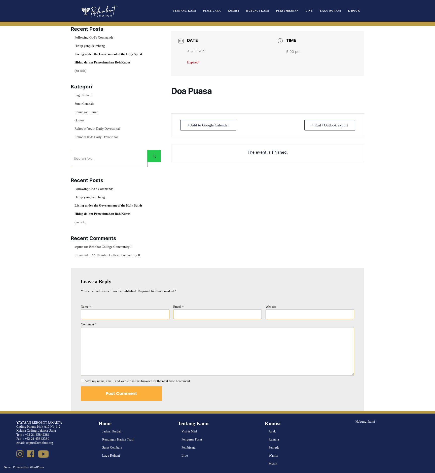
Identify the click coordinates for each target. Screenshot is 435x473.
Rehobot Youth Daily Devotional (97, 128)
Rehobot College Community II (110, 247)
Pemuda (274, 447)
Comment (89, 324)
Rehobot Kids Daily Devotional (96, 137)
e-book (354, 10)
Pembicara (212, 10)
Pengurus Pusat (192, 439)
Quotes (79, 120)
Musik (273, 463)
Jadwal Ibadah (112, 431)
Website (271, 307)
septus (79, 247)
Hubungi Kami (257, 10)
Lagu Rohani (330, 10)
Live (309, 10)
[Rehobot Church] (99, 11)
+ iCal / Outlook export (330, 125)
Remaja (274, 439)
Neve (7, 467)
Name (86, 307)
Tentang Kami (184, 10)
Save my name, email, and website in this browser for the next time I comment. (138, 381)
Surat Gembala (84, 104)
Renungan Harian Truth (118, 439)
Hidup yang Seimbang (90, 46)
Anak (272, 431)
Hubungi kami (365, 421)
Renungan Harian (86, 112)
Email (178, 307)
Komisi (233, 10)
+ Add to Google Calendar (208, 125)
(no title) (80, 71)
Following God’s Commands (94, 37)
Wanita (273, 455)
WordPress (37, 467)
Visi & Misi (189, 431)
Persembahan (287, 10)
